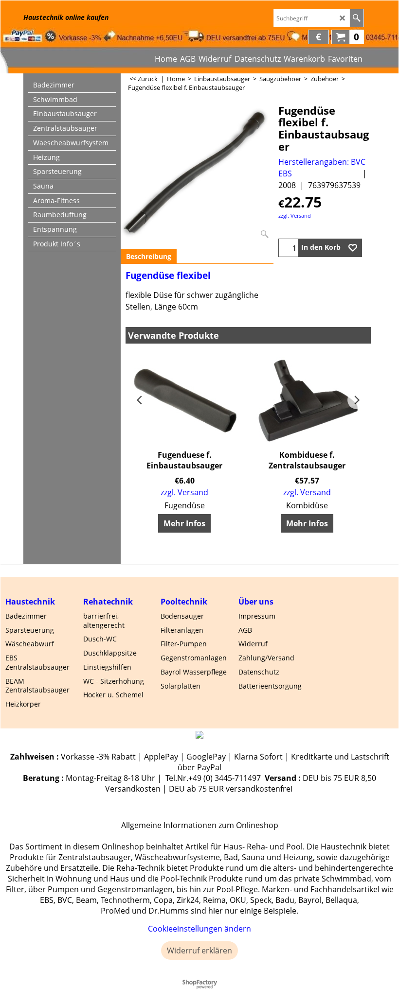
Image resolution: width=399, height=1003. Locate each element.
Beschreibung (148, 256)
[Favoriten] (353, 248)
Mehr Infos (184, 523)
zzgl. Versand (294, 215)
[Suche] (356, 18)
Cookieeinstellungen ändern (199, 928)
